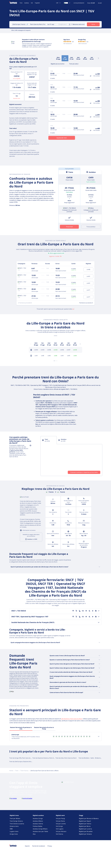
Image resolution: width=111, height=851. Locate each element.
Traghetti (37, 3)
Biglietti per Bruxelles (86, 831)
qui (73, 309)
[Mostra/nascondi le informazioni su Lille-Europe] (99, 736)
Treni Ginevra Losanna (17, 824)
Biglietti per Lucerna (85, 829)
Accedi (100, 3)
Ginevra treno (14, 826)
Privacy (50, 846)
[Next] (98, 58)
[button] (52, 24)
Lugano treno (14, 831)
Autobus (26, 3)
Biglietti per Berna (85, 826)
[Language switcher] (67, 3)
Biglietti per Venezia (85, 834)
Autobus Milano (38, 821)
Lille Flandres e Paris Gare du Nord (71, 719)
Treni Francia (24, 770)
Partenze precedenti (25, 303)
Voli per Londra (61, 824)
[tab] (57, 63)
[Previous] (30, 344)
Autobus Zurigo (38, 818)
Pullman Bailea (37, 826)
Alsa (34, 834)
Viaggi (81, 815)
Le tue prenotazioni (79, 3)
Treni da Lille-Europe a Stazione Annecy (21, 761)
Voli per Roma (60, 821)
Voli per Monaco (61, 831)
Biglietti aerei (60, 815)
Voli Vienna (59, 834)
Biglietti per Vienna (85, 824)
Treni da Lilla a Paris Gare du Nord (66, 758)
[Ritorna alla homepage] (14, 3)
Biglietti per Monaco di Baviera (88, 818)
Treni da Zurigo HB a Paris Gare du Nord (21, 758)
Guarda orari (16, 98)
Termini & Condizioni (38, 846)
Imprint (27, 846)
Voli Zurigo (59, 826)
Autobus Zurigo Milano (40, 829)
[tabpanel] (71, 460)
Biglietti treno (14, 815)
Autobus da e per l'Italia (40, 831)
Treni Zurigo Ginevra (16, 821)
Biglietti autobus (38, 815)
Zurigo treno (14, 834)
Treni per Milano (15, 818)
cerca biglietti (16, 78)
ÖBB (11, 829)
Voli (32, 3)
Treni (21, 3)
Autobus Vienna (38, 824)
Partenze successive (85, 303)
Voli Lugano (59, 829)
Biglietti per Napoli (85, 821)
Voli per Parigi (60, 818)
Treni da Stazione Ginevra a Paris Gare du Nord (46, 758)
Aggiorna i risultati (54, 256)
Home (11, 770)
